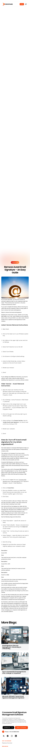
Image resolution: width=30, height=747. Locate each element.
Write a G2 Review (21, 727)
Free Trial (25, 471)
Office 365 (24, 603)
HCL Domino (4, 605)
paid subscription (15, 481)
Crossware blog (24, 605)
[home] (8, 4)
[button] (26, 4)
